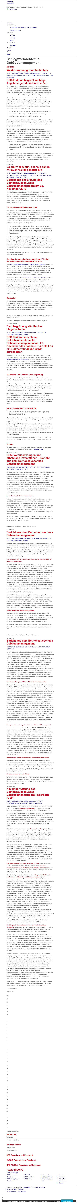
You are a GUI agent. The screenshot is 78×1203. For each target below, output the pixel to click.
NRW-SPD (27, 1175)
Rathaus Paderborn (47, 1175)
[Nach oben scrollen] (2, 1195)
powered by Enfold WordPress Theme (34, 1187)
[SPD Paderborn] (21, 9)
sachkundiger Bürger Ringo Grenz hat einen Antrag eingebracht (27, 264)
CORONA (26, 73)
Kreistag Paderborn (47, 1177)
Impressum (10, 1)
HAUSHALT (43, 173)
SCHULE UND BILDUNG (29, 75)
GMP (44, 73)
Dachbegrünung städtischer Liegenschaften (24, 327)
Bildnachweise (63, 1181)
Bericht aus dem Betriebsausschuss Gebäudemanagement (30, 533)
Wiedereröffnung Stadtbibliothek (27, 70)
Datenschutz (10, 3)
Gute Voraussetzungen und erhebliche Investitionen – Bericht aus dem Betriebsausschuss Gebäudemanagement (28, 459)
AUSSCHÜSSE (18, 73)
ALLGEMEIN (10, 73)
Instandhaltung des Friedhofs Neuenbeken (18, 359)
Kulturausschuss (11, 75)
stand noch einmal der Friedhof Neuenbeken (35, 278)
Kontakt (61, 1183)
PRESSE (19, 75)
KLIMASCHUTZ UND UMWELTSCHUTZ (18, 175)
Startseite (61, 1175)
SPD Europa (27, 1179)
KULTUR (48, 73)
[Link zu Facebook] (7, 19)
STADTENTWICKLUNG (21, 177)
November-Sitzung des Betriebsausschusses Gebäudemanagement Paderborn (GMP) (28, 793)
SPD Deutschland (29, 1177)
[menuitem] (39, 1)
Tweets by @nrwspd (12, 1173)
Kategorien (10, 1137)
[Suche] (7, 52)
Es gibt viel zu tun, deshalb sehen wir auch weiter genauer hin (28, 168)
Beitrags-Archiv (11, 1147)
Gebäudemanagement (36, 73)
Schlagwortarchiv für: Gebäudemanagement (23, 61)
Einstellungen (67, 1201)
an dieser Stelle (38, 449)
